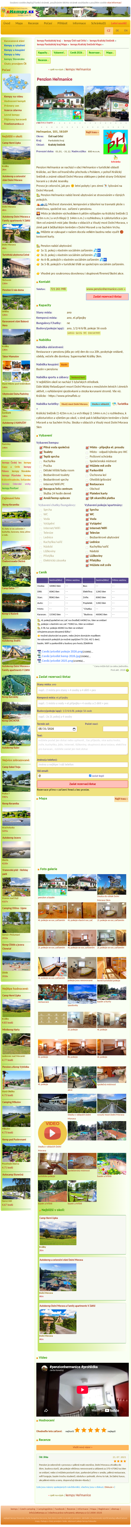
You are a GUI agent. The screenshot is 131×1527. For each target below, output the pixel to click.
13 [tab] (100, 123)
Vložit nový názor (82, 1447)
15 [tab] (110, 123)
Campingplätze (45, 1509)
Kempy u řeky (12, 54)
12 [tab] (95, 123)
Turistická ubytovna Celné (15, 255)
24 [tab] (67, 127)
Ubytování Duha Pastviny (15, 394)
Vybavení (59, 53)
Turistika (122, 404)
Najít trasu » (92, 132)
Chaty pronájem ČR (15, 64)
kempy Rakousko (89, 1521)
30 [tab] (98, 127)
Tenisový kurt (78, 377)
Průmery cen (11, 106)
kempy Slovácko (21, 471)
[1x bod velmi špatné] (77, 1430)
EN (126, 30)
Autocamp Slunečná (12, 1175)
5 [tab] (59, 123)
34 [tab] (118, 127)
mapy (37, 1521)
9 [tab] (80, 123)
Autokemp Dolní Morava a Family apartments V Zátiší (16, 219)
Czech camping (27, 1509)
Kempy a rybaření (14, 45)
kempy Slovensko (14, 59)
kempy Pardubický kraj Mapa (52, 44)
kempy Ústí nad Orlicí (75, 41)
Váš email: (42, 771)
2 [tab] (44, 123)
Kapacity (42, 53)
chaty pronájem (55, 1521)
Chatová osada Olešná (13, 561)
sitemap (115, 1509)
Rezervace (94, 53)
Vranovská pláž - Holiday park (15, 872)
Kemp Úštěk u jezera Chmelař (13, 947)
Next (126, 105)
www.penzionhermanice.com (104, 289)
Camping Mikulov (11, 1102)
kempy (14, 1509)
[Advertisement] (16, 1232)
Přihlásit (62, 23)
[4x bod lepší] (97, 1430)
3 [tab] (49, 123)
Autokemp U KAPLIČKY (14, 423)
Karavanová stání (14, 41)
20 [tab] (46, 127)
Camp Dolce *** (10, 588)
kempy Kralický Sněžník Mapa (85, 44)
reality (59, 1518)
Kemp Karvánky (10, 697)
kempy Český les (11, 463)
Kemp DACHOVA (10, 721)
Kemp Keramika (11, 505)
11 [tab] (90, 123)
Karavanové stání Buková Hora (15, 323)
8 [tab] (75, 123)
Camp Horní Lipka (11, 143)
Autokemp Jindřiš (11, 641)
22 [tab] (57, 127)
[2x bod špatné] (84, 1430)
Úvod (6, 23)
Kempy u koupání (14, 50)
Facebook (60, 1509)
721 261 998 (58, 289)
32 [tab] (108, 127)
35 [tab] (123, 127)
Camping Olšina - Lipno (14, 908)
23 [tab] (62, 127)
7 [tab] (69, 123)
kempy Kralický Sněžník (102, 41)
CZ (108, 30)
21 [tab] (52, 127)
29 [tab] (92, 127)
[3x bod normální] (91, 1430)
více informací (114, 3)
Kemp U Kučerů (10, 614)
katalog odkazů (115, 1518)
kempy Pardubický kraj (49, 41)
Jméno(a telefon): (47, 760)
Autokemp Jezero (11, 838)
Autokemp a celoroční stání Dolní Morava (13, 178)
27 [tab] (82, 127)
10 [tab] (85, 123)
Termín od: (43, 724)
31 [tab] (103, 127)
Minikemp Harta (10, 1030)
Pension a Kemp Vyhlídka (15, 1067)
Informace (79, 23)
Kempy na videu (13, 96)
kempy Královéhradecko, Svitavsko (16, 477)
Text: (39, 735)
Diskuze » (109, 1487)
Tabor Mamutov (10, 356)
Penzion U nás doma (13, 290)
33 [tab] (113, 127)
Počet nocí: (91, 724)
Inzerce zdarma (13, 110)
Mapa (19, 23)
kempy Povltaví (10, 488)
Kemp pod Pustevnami (14, 1140)
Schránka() (98, 23)
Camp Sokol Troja (11, 767)
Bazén (64, 365)
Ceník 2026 (76, 53)
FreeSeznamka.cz (14, 124)
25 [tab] (72, 127)
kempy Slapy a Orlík (16, 465)
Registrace (103, 1509)
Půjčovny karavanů (15, 119)
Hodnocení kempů (15, 101)
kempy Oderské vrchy (16, 484)
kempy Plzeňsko (11, 475)
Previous (38, 105)
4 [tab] (54, 123)
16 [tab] (116, 123)
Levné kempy (12, 115)
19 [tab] (41, 127)
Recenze (33, 23)
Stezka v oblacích (100, 404)
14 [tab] (105, 123)
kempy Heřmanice (78, 69)
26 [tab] (77, 127)
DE (117, 30)
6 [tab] (64, 123)
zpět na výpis (56, 69)
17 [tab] (121, 123)
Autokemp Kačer (10, 748)
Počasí (48, 23)
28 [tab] (87, 127)
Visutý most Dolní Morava (74, 404)
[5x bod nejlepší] (104, 1430)
